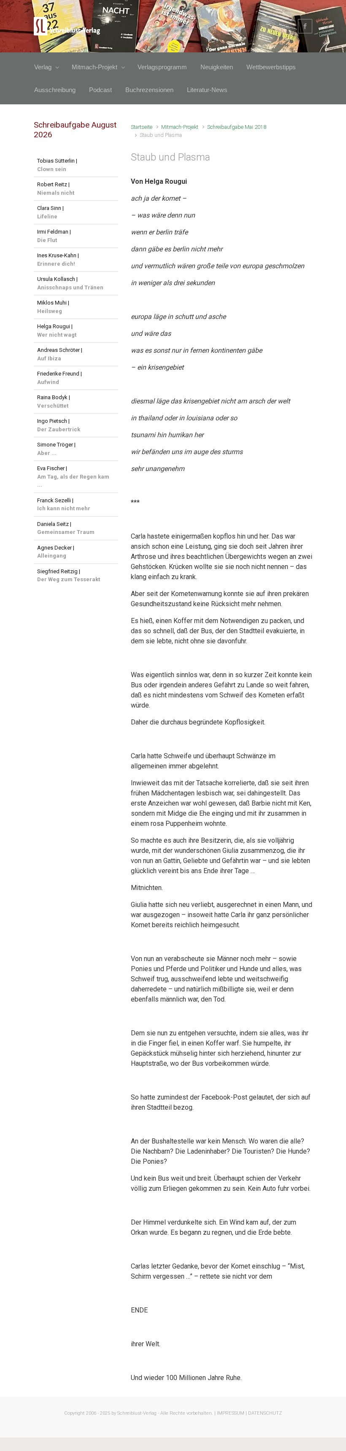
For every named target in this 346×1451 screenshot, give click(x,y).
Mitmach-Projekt (179, 127)
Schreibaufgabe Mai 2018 (236, 127)
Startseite (141, 127)
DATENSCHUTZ (265, 1413)
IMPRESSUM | (232, 1413)
